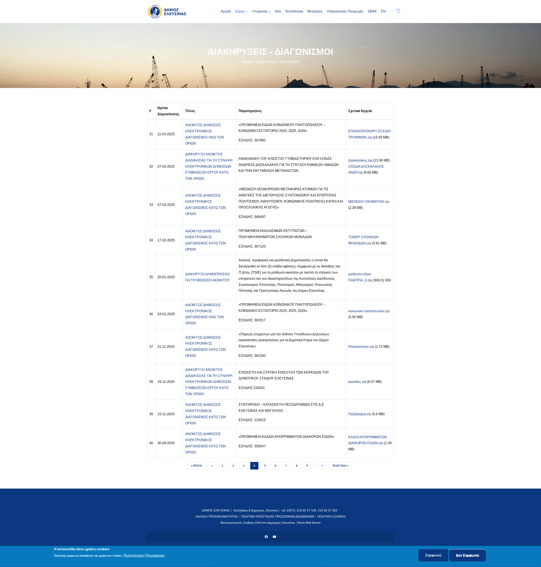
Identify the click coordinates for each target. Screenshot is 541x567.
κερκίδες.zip (357, 381)
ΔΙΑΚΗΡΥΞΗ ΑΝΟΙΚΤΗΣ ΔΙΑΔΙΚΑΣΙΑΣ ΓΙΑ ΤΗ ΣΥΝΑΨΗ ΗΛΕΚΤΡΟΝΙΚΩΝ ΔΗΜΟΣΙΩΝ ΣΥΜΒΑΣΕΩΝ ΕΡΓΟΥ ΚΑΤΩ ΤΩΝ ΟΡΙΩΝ (208, 166)
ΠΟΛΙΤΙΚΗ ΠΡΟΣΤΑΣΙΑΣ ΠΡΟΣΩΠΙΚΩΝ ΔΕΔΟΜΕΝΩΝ (277, 516)
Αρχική (246, 62)
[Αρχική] (168, 11)
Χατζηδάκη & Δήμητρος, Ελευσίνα (255, 510)
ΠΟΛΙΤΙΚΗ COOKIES (331, 516)
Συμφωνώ (433, 555)
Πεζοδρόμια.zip (359, 414)
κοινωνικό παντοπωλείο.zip (368, 311)
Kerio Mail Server (309, 522)
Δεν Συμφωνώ (467, 555)
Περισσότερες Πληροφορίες (144, 555)
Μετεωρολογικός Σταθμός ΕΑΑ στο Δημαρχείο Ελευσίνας (257, 522)
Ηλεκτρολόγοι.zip (361, 346)
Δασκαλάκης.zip (360, 160)
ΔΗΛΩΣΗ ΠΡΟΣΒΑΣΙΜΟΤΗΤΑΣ (217, 516)
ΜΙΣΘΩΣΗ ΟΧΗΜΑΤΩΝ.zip (368, 201)
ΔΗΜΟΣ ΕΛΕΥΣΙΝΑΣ (216, 510)
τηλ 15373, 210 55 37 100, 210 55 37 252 (309, 510)
